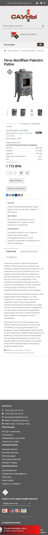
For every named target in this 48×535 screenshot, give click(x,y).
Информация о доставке (13, 438)
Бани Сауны (15, 517)
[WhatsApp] (22, 195)
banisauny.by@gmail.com (16, 417)
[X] (16, 195)
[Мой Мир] (13, 195)
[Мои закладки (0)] (41, 3)
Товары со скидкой (11, 484)
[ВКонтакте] (7, 195)
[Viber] (19, 195)
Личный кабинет (10, 449)
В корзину (17, 181)
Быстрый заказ (17, 189)
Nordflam (24, 130)
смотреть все (12, 162)
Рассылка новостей (11, 459)
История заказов (10, 453)
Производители (9, 470)
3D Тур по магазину (11, 431)
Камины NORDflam (26, 353)
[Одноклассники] (10, 195)
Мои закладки (8, 456)
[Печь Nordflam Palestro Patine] (11, 112)
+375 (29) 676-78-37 (14, 410)
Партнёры (6, 477)
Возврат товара (9, 463)
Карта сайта (8, 480)
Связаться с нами (10, 441)
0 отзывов (24, 123)
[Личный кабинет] (37, 3)
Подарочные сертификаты (14, 474)
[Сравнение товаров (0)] (44, 3)
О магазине (7, 435)
